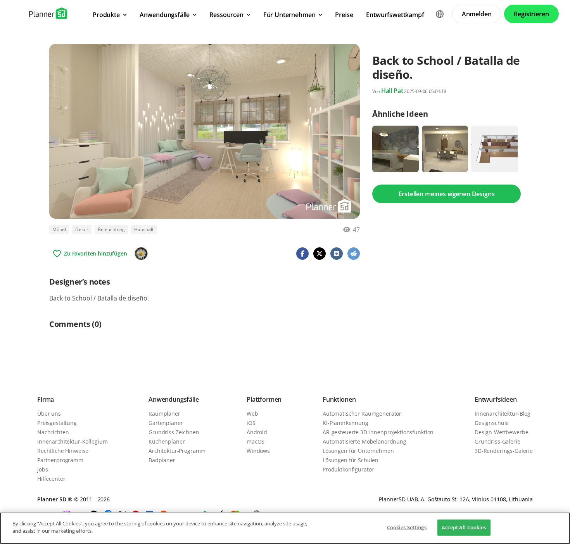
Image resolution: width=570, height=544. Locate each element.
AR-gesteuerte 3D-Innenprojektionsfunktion (378, 432)
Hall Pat (392, 90)
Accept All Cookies (464, 527)
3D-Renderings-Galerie (504, 450)
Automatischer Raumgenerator (362, 413)
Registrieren (531, 14)
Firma (45, 399)
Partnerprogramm (60, 460)
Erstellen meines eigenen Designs (447, 194)
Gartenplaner (166, 423)
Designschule (492, 423)
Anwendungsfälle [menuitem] (165, 14)
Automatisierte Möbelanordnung (364, 441)
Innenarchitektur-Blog (502, 413)
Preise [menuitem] (344, 14)
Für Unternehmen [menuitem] (289, 14)
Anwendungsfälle (174, 399)
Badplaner (162, 460)
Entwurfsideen (496, 399)
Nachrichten (53, 432)
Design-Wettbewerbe (501, 432)
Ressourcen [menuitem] (226, 14)
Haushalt (144, 229)
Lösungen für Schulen (350, 460)
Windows (258, 450)
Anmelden (477, 14)
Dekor (81, 229)
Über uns (49, 413)
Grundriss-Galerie (497, 441)
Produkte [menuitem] (106, 14)
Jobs (42, 469)
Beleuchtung (111, 229)
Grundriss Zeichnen (174, 432)
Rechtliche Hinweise (62, 450)
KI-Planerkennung (345, 423)
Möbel (59, 229)
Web (252, 413)
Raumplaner (164, 413)
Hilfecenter (51, 478)
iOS (251, 423)
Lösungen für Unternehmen (358, 450)
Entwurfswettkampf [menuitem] (395, 14)
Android (257, 432)
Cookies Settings (407, 527)
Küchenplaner (167, 441)
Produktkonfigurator (348, 469)
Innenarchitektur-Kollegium (72, 441)
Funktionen (339, 399)
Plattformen (264, 399)
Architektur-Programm (177, 450)
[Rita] (141, 253)
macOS (255, 441)
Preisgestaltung (57, 423)
